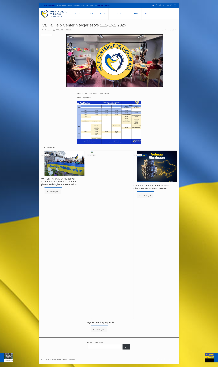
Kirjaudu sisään (49, 5)
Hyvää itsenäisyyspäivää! (101, 322)
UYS (57, 30)
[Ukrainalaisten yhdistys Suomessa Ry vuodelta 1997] (54, 14)
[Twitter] (159, 5)
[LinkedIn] (167, 5)
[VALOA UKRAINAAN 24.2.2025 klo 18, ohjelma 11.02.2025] (211, 357)
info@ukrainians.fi (103, 5)
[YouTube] (163, 5)
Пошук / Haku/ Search (95, 342)
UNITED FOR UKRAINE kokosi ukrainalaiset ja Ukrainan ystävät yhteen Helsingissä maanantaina (59, 181)
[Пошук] (126, 347)
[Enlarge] (137, 103)
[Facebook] (156, 5)
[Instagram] (171, 5)
